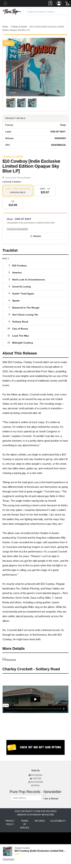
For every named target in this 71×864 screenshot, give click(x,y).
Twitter (36, 778)
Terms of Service (24, 824)
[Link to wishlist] (50, 4)
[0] (67, 4)
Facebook (36, 775)
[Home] (12, 11)
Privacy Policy (10, 823)
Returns (40, 821)
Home (5, 26)
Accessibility (58, 821)
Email (36, 785)
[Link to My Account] (59, 4)
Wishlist (37, 236)
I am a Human (50, 798)
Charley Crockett (19, 26)
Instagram (36, 782)
